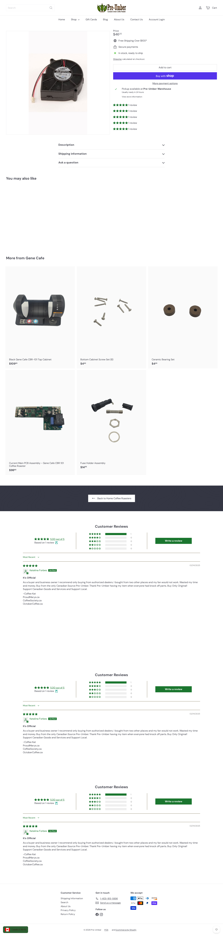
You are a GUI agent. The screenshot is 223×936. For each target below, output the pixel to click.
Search (64, 902)
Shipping (117, 59)
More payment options (165, 83)
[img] (30, 565)
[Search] (51, 7)
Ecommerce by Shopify (126, 930)
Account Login (157, 19)
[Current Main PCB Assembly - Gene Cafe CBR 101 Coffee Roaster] (40, 422)
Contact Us (136, 19)
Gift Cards (91, 19)
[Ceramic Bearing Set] (183, 317)
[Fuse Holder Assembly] (111, 421)
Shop (74, 19)
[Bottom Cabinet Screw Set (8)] (111, 317)
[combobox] (30, 7)
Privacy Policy (68, 910)
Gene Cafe (35, 258)
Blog (105, 19)
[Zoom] (58, 82)
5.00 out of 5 (57, 539)
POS (106, 930)
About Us (119, 19)
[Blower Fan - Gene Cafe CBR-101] (22, 216)
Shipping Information (72, 898)
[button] (120, 105)
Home (61, 19)
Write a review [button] (173, 540)
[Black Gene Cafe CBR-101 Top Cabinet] (40, 317)
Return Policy (68, 914)
